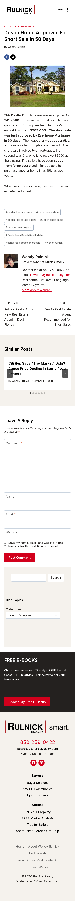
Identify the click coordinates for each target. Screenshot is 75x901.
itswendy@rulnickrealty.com (50, 275)
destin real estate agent (21, 219)
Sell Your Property (38, 812)
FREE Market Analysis (38, 818)
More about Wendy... (37, 290)
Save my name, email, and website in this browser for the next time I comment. (35, 544)
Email (11, 514)
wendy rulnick (54, 242)
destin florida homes (19, 212)
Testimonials (38, 853)
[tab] (30, 393)
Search (56, 577)
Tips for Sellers (37, 824)
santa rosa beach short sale (23, 242)
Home (20, 846)
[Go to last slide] (10, 373)
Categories (14, 609)
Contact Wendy (37, 867)
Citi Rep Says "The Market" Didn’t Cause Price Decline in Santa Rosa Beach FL (37, 368)
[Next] (65, 373)
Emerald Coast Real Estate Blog (37, 860)
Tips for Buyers (37, 795)
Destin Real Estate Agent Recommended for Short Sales (57, 314)
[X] (13, 57)
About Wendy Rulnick (43, 846)
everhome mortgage (19, 227)
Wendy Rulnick (16, 46)
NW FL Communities (37, 789)
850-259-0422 (37, 742)
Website (11, 532)
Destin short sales (51, 219)
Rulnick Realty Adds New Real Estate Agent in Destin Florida (18, 314)
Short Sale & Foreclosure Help (37, 831)
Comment (14, 443)
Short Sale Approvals (19, 26)
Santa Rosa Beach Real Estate (24, 235)
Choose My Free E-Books (27, 702)
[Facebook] (6, 57)
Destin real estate (47, 212)
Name (11, 496)
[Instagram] (41, 763)
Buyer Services (37, 783)
